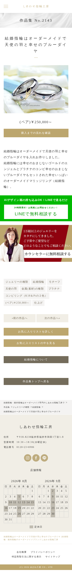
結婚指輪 (38, 281)
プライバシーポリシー (43, 552)
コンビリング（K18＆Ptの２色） (27, 295)
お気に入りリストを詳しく (36, 331)
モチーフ (54, 281)
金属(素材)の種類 (33, 288)
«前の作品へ (20, 318)
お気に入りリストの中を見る (36, 343)
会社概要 (22, 552)
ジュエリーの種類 (17, 281)
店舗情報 (36, 470)
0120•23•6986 (26, 447)
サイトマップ (52, 556)
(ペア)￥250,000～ (18, 302)
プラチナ (54, 288)
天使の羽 (11, 288)
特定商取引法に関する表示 (27, 556)
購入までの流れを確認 (36, 133)
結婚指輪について (36, 359)
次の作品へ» (52, 318)
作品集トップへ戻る (36, 381)
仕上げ (38, 302)
